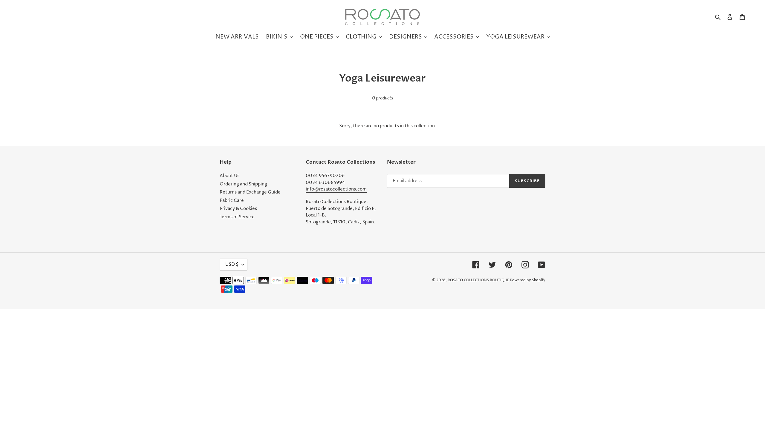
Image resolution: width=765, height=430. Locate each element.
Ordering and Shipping (243, 184)
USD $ (232, 264)
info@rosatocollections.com (336, 189)
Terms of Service (237, 217)
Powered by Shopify (527, 280)
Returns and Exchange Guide (250, 192)
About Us (229, 176)
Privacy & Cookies (238, 208)
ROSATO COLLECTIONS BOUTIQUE (478, 280)
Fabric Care (232, 200)
